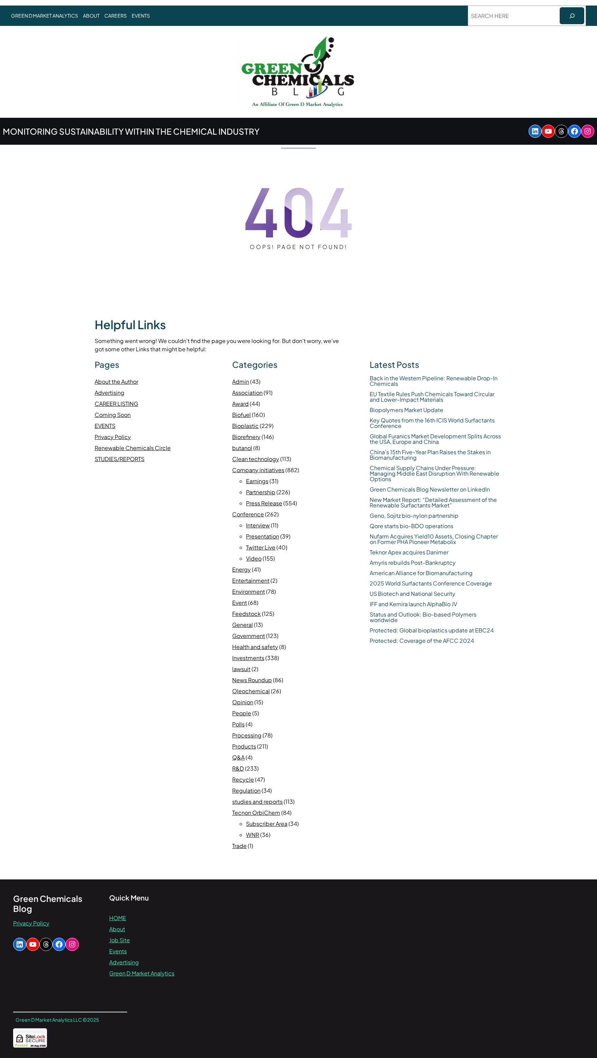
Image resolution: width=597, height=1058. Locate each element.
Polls (238, 724)
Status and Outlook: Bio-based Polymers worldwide (423, 617)
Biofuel (241, 414)
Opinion (242, 702)
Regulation (246, 790)
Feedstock (246, 613)
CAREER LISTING (116, 403)
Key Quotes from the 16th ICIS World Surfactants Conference (432, 423)
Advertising (109, 392)
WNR (252, 834)
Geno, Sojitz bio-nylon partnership (414, 515)
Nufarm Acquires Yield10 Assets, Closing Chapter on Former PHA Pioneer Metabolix (434, 539)
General (242, 624)
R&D (238, 768)
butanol (242, 447)
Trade (239, 845)
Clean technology (255, 459)
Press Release (264, 503)
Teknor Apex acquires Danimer (409, 552)
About (117, 929)
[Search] (572, 15)
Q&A (238, 757)
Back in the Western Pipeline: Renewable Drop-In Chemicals (434, 381)
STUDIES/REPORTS (119, 459)
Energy (241, 569)
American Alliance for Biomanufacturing (421, 573)
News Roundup (252, 680)
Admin (240, 381)
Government (248, 635)
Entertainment (250, 580)
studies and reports (257, 801)
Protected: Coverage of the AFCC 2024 (422, 641)
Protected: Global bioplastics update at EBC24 (432, 630)
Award (240, 403)
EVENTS (105, 425)
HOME (117, 918)
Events (118, 951)
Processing (247, 735)
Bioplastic (245, 425)
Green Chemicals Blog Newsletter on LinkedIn (430, 489)
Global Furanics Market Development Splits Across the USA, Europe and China (435, 439)
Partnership (260, 492)
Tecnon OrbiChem (256, 812)
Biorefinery (246, 436)
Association (247, 392)
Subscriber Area (266, 823)
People (241, 713)
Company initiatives (258, 470)
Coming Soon (113, 414)
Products (244, 746)
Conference (248, 514)
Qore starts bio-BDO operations (411, 526)
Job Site (119, 940)
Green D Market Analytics (141, 973)
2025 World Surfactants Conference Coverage (431, 583)
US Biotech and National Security (412, 594)
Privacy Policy (113, 436)
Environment (248, 591)
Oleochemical (251, 691)
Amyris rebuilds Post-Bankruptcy (413, 562)
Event (239, 602)
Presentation (262, 536)
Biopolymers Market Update (406, 410)
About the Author (116, 381)
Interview (258, 525)
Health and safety (255, 646)
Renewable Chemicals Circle (133, 447)
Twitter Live (260, 547)
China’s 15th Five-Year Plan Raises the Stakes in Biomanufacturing (430, 454)
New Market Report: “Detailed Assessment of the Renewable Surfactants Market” (433, 502)
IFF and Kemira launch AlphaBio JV (413, 604)
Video (254, 558)
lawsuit (241, 669)
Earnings (257, 481)
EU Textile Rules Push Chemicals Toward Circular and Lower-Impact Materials (432, 396)
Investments (248, 657)
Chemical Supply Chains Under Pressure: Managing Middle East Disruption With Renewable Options (434, 473)
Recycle (243, 779)
